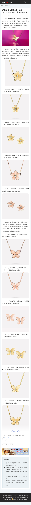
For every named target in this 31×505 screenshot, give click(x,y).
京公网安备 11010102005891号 (20, 499)
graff (9, 435)
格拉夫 (6, 435)
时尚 (20, 435)
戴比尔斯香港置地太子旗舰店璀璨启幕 (16, 471)
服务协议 (15, 495)
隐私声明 (10, 495)
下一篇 (11, 444)
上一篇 (5, 444)
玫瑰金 (16, 435)
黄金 (13, 435)
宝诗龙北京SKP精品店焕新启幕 (14, 476)
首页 (2, 5)
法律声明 (21, 495)
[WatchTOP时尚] (6, 2)
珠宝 (6, 5)
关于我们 (5, 495)
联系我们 (26, 495)
